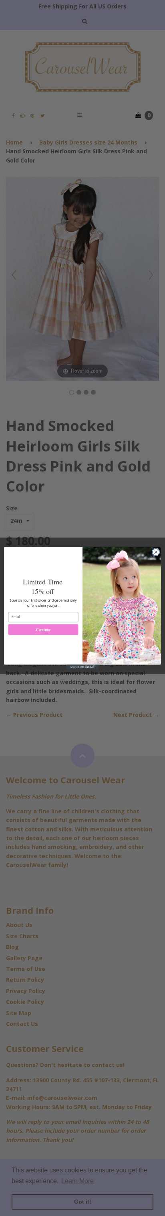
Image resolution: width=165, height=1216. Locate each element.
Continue (43, 629)
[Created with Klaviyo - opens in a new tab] (82, 666)
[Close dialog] (155, 552)
